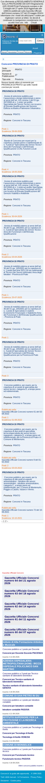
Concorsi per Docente (12, 653)
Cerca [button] (40, 41)
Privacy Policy (36, 777)
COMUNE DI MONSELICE (17, 745)
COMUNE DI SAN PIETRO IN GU (21, 695)
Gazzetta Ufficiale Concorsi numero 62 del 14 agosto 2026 (21, 606)
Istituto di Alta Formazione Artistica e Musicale (23, 643)
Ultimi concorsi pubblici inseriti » (31, 766)
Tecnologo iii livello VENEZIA (16, 737)
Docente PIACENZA (33, 653)
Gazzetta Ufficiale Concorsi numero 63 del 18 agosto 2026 (21, 593)
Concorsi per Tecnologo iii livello (18, 733)
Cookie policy (15, 781)
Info (26, 23)
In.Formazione (23, 777)
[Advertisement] (22, 547)
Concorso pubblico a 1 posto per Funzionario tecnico (22, 750)
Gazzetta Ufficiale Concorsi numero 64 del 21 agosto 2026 (21, 580)
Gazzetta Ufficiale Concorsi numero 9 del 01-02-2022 (21, 461)
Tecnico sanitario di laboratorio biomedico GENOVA (22, 687)
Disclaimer (5, 781)
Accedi (35, 48)
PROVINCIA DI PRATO (13, 91)
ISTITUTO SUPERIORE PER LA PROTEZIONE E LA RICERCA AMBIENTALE (20, 720)
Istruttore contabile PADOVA (15, 710)
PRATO (16, 114)
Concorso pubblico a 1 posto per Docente (21, 649)
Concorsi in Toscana (21, 121)
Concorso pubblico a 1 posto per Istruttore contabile (21, 701)
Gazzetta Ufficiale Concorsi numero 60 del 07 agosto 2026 (21, 632)
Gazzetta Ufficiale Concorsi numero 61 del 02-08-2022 (22, 413)
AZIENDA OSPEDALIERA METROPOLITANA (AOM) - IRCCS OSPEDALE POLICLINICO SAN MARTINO (22, 664)
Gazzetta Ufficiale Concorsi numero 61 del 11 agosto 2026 (21, 619)
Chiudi (34, 23)
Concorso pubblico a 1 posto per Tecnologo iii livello (23, 728)
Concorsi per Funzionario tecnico (18, 755)
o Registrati (37, 53)
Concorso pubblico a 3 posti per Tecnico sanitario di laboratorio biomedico (20, 674)
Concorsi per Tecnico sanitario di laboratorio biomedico (18, 680)
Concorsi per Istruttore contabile (17, 706)
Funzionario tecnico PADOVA (16, 759)
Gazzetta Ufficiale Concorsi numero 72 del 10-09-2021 (22, 511)
